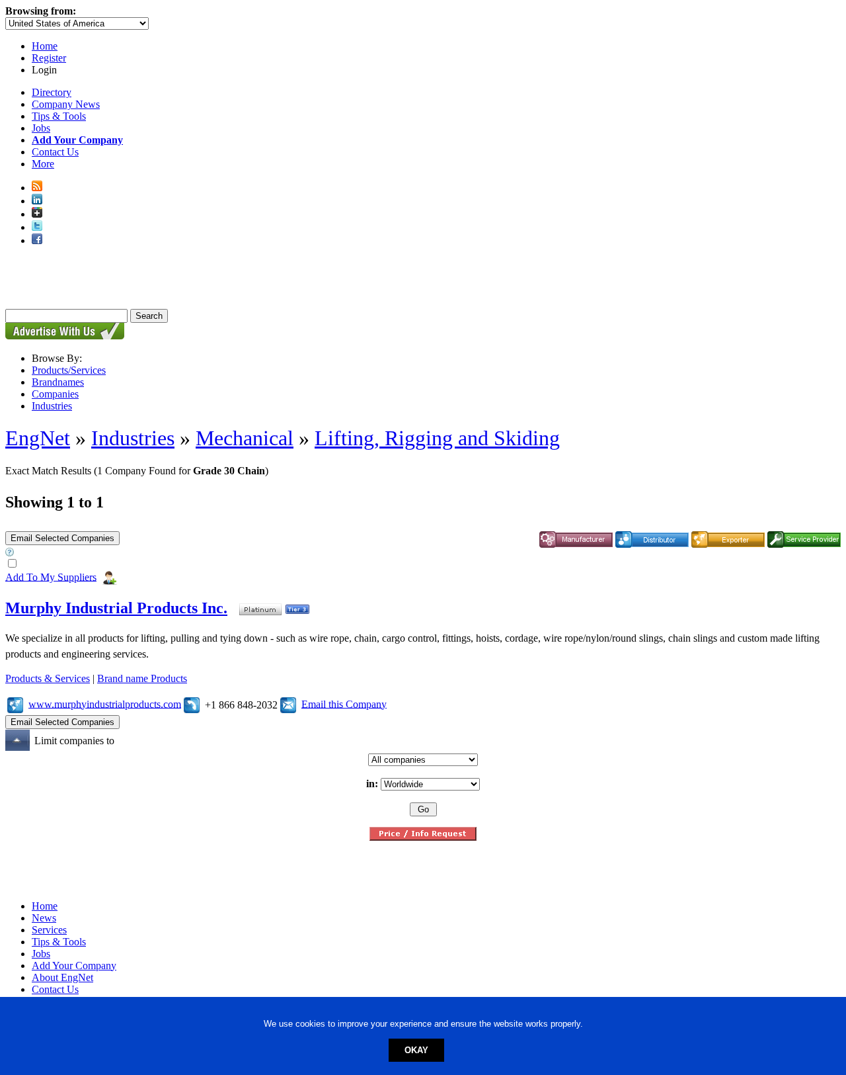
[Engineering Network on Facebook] (37, 240)
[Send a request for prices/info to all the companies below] (423, 837)
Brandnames (58, 382)
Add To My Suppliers (50, 576)
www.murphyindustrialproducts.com (104, 703)
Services (49, 929)
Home (45, 46)
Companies (55, 394)
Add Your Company (74, 965)
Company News (66, 104)
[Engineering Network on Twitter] (37, 227)
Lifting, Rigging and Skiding (437, 438)
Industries (52, 405)
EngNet (37, 438)
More (43, 163)
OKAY (416, 1050)
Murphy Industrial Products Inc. (116, 608)
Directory (51, 92)
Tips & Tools (59, 116)
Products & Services (47, 678)
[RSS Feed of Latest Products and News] (37, 187)
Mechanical (244, 438)
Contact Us (55, 151)
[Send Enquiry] (288, 703)
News (44, 918)
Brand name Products (142, 678)
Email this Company (344, 703)
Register (49, 58)
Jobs (41, 128)
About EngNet (62, 977)
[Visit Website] (15, 703)
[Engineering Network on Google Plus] (37, 214)
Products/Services (69, 370)
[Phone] (192, 703)
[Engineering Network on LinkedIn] (37, 200)
